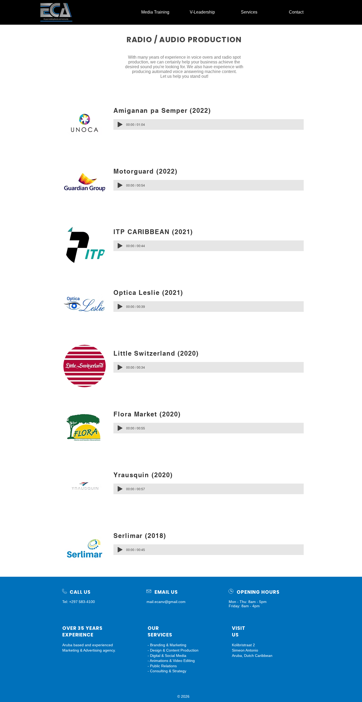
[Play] (120, 124)
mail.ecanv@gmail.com (166, 602)
